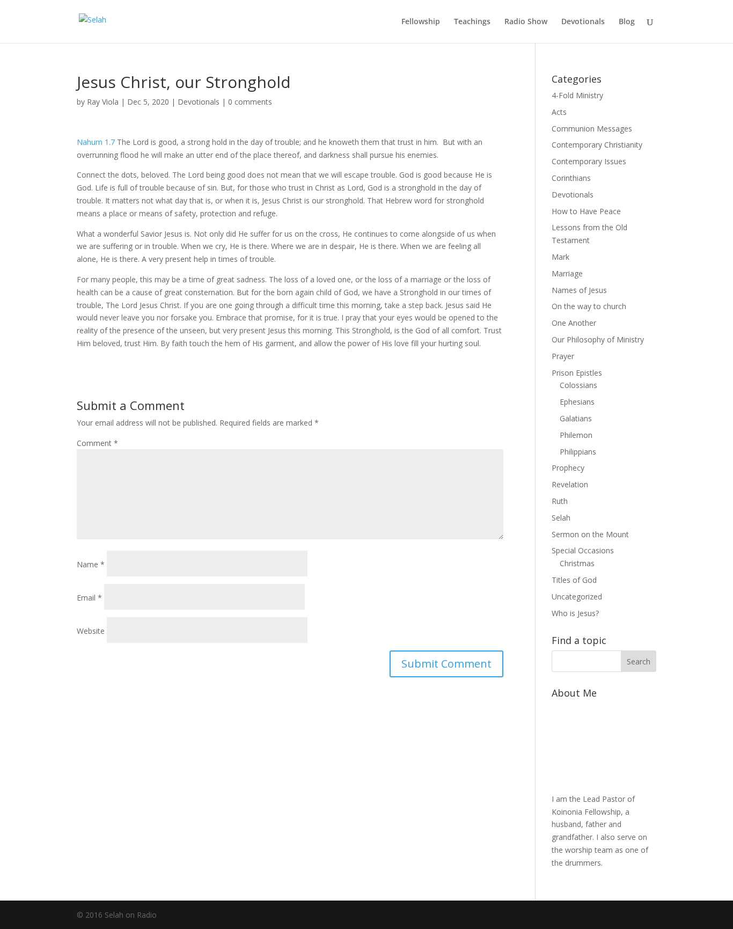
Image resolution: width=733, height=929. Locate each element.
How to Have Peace (586, 211)
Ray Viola (103, 102)
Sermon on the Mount (590, 534)
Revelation (570, 484)
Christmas (577, 563)
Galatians (576, 418)
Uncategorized (577, 596)
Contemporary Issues (589, 161)
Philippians (578, 452)
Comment (97, 443)
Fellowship (420, 22)
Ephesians (577, 402)
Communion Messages (592, 128)
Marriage (567, 273)
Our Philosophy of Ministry (598, 339)
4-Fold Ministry (577, 95)
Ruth (560, 501)
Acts (559, 112)
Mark (560, 257)
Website (91, 631)
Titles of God (574, 580)
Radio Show (525, 22)
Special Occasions (583, 550)
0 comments (250, 102)
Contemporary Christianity (597, 145)
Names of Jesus (579, 290)
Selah (561, 518)
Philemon (576, 435)
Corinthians (571, 178)
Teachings (472, 22)
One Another (574, 323)
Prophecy (568, 468)
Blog (627, 22)
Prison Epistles (577, 373)
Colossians (578, 385)
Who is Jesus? (575, 613)
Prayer (563, 356)
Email (89, 597)
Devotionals (583, 22)
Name (91, 564)
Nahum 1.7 (96, 142)
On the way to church (589, 306)
